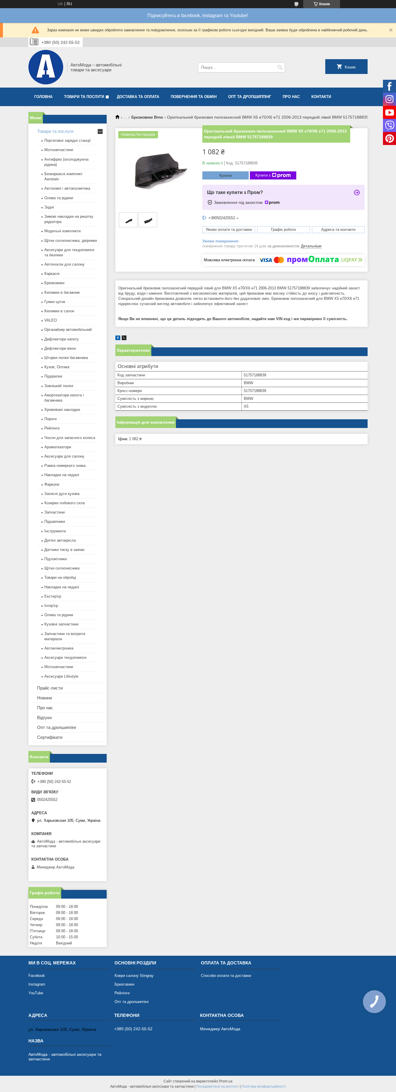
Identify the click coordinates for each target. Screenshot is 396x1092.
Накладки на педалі (61, 475)
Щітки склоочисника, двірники (70, 240)
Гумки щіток (54, 302)
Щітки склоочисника (61, 568)
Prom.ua (225, 1081)
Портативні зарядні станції (67, 140)
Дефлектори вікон (60, 348)
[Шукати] (280, 67)
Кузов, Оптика (56, 367)
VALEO (50, 320)
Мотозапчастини (58, 150)
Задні (49, 207)
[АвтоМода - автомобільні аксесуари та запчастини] (45, 67)
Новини (44, 697)
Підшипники (54, 521)
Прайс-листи (50, 687)
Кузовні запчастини (61, 624)
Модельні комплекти (62, 231)
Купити (225, 175)
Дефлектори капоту (61, 339)
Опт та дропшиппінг (249, 97)
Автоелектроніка (58, 648)
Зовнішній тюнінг (59, 386)
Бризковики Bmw (147, 117)
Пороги (50, 419)
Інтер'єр (51, 605)
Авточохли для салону (64, 264)
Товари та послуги (84, 97)
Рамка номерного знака (65, 465)
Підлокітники (55, 559)
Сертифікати (49, 737)
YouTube (35, 993)
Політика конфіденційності (263, 1086)
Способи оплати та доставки (226, 975)
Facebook (36, 975)
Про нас (291, 97)
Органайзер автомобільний (68, 329)
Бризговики (124, 984)
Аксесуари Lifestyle (61, 676)
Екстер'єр (52, 596)
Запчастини (54, 512)
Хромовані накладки (62, 409)
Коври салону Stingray (134, 975)
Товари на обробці (60, 577)
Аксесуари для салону (64, 456)
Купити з (262, 175)
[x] (124, 339)
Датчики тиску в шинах (64, 549)
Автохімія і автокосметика (67, 188)
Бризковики (54, 283)
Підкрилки (53, 376)
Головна (43, 97)
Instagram (36, 984)
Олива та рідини (58, 198)
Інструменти (55, 531)
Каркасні (51, 273)
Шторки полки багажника (66, 357)
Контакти (321, 97)
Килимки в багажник (62, 292)
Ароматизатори (57, 447)
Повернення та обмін (194, 97)
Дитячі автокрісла (60, 540)
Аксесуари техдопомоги (65, 657)
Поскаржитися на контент (217, 1086)
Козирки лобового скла (64, 503)
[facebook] (117, 339)
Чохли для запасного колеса (69, 438)
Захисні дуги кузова (61, 493)
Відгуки (44, 717)
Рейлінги (51, 428)
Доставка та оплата (138, 97)
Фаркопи (51, 484)
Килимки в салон (59, 311)
